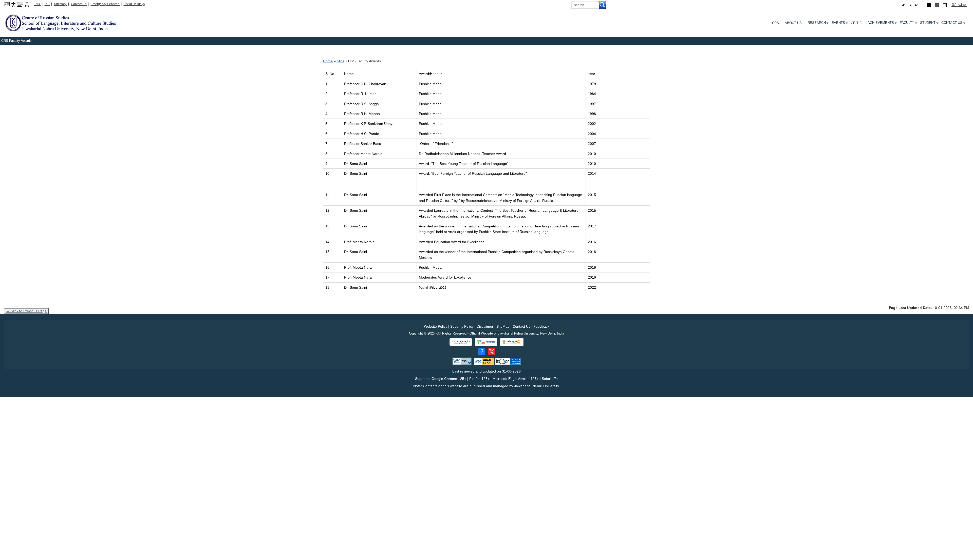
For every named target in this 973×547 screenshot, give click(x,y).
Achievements (881, 24)
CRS (775, 23)
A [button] (917, 5)
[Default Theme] (945, 5)
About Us (793, 23)
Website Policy (435, 326)
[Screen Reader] (20, 4)
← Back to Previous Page (26, 311)
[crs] (60, 23)
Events (839, 24)
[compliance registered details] (508, 361)
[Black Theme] (929, 5)
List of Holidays (134, 4)
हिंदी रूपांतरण (959, 5)
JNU (37, 4)
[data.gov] (511, 342)
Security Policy (462, 326)
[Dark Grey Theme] (937, 5)
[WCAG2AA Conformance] (484, 361)
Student (929, 24)
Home (328, 61)
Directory (60, 4)
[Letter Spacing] (27, 4)
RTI (47, 4)
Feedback (541, 326)
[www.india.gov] (461, 342)
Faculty (908, 24)
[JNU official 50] (491, 351)
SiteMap (503, 326)
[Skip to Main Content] (7, 4)
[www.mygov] (486, 342)
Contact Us (79, 4)
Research (817, 24)
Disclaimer (485, 326)
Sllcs (340, 61)
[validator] (463, 361)
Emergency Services (105, 4)
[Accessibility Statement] (13, 4)
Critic (856, 23)
